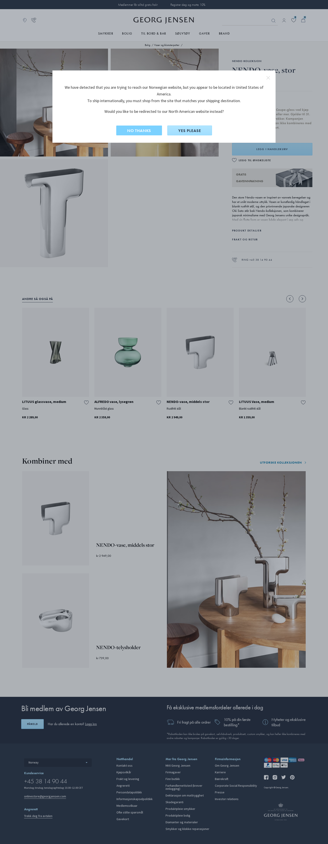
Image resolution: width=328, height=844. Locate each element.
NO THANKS (139, 130)
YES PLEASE (189, 130)
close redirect (268, 77)
